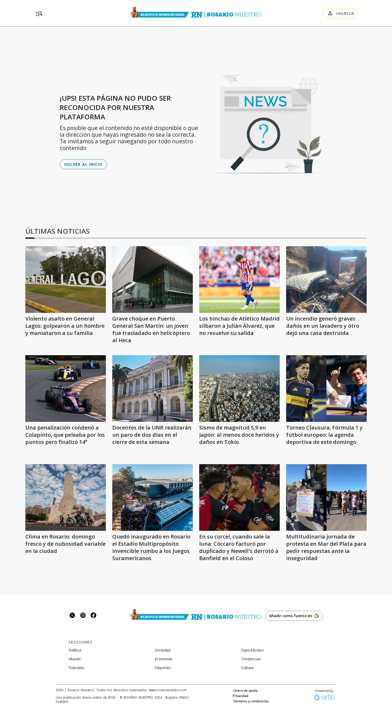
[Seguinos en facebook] (94, 616)
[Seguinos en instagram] (83, 616)
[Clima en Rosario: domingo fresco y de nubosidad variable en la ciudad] (65, 497)
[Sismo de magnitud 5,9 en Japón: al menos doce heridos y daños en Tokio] (239, 388)
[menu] (81, 13)
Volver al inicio (83, 164)
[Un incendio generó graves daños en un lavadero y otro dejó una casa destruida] (326, 279)
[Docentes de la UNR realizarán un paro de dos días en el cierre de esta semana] (152, 388)
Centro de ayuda (245, 691)
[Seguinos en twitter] (72, 616)
